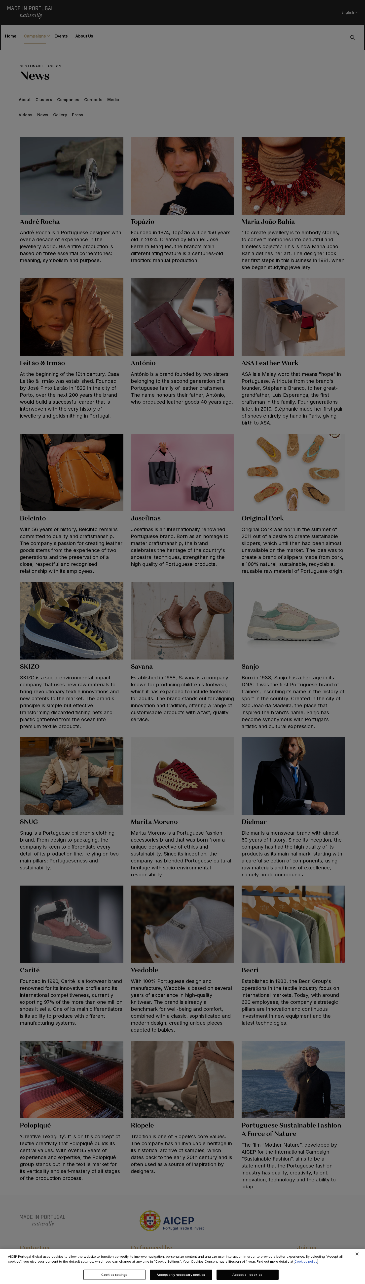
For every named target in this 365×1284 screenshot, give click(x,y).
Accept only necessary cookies (181, 1275)
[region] (182, 1266)
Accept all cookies (247, 1275)
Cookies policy (305, 1261)
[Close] (357, 1253)
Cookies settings (114, 1275)
